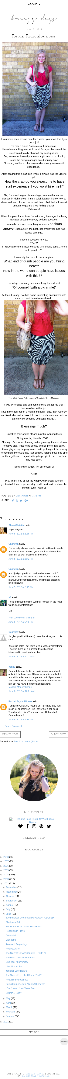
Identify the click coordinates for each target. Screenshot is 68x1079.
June (9, 914)
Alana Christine (16, 525)
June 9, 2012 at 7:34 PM (20, 719)
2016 (6, 866)
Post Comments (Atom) (26, 741)
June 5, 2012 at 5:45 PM (20, 587)
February (11, 1011)
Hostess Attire (13, 948)
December (11, 887)
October (10, 896)
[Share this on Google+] (26, 501)
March (9, 1007)
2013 (6, 879)
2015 (6, 870)
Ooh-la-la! (11, 935)
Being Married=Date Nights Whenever (25, 984)
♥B (10, 597)
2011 (6, 1021)
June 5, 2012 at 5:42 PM (20, 559)
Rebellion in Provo (15, 931)
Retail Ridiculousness (17, 979)
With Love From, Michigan (21, 617)
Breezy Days (34, 1074)
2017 (6, 861)
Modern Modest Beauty (20, 687)
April (8, 1003)
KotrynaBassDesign (36, 1076)
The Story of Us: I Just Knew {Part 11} (24, 975)
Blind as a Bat (13, 922)
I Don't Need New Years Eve (20, 988)
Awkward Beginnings (16, 944)
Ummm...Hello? (14, 993)
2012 (6, 883)
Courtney (13, 632)
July (8, 909)
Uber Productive (14, 966)
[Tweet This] (21, 501)
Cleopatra (11, 940)
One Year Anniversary (17, 962)
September (12, 900)
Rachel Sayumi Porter (20, 701)
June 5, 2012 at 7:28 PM (20, 622)
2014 (6, 874)
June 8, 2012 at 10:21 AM (21, 691)
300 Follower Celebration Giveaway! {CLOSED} (30, 917)
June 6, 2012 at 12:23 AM (21, 656)
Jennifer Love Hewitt (16, 971)
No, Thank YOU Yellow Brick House (24, 926)
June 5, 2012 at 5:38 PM (20, 533)
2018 (6, 857)
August (10, 905)
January (10, 1016)
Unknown (13, 544)
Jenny (11, 667)
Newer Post (10, 734)
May (8, 998)
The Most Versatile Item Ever (20, 957)
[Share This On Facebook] (13, 501)
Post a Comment (13, 726)
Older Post (58, 734)
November (11, 892)
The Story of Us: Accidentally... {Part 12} (26, 953)
